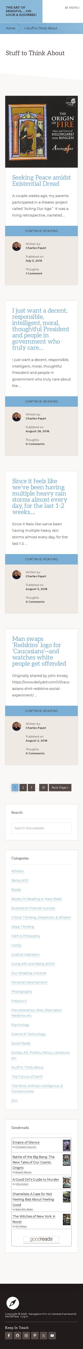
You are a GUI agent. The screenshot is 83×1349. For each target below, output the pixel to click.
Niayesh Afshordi (23, 1172)
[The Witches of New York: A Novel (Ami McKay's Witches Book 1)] (66, 1224)
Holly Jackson (21, 1184)
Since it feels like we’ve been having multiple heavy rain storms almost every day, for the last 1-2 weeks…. (39, 497)
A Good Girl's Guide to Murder (36, 1179)
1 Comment (34, 273)
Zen (14, 1100)
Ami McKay (20, 1226)
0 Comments (35, 444)
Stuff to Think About (27, 1067)
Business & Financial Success (33, 908)
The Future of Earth (27, 1076)
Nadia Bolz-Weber (24, 1209)
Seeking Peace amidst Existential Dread (41, 181)
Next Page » (60, 787)
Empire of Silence (26, 1142)
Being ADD (19, 880)
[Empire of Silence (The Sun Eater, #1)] (66, 1150)
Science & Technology (28, 1034)
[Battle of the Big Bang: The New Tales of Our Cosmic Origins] (66, 1165)
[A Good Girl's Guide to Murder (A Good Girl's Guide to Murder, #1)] (66, 1187)
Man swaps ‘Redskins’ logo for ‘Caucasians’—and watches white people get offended (39, 651)
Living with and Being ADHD (33, 964)
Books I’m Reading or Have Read (36, 899)
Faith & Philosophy (25, 936)
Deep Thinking (22, 927)
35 (45, 786)
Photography (21, 991)
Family (16, 945)
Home (10, 28)
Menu (74, 7)
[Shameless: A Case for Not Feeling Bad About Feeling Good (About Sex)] (66, 1201)
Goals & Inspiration (25, 954)
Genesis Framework (64, 1313)
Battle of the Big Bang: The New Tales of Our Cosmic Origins (34, 1162)
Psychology (20, 1025)
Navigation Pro (38, 1313)
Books (16, 889)
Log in (24, 1316)
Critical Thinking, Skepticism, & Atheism (41, 917)
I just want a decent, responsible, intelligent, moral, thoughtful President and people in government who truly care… (40, 329)
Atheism (17, 871)
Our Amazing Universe (28, 973)
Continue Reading (51, 232)
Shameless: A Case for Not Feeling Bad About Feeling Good (33, 1199)
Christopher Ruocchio (25, 1147)
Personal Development (29, 982)
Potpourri (19, 1001)
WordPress (12, 1316)
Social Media (20, 1043)
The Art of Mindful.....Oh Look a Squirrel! (21, 11)
